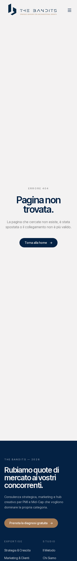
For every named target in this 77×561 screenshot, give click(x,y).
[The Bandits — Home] (33, 10)
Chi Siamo (49, 558)
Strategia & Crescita (17, 550)
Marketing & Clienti (16, 558)
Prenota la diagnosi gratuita (31, 523)
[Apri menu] (69, 10)
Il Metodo (49, 550)
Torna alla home (38, 242)
